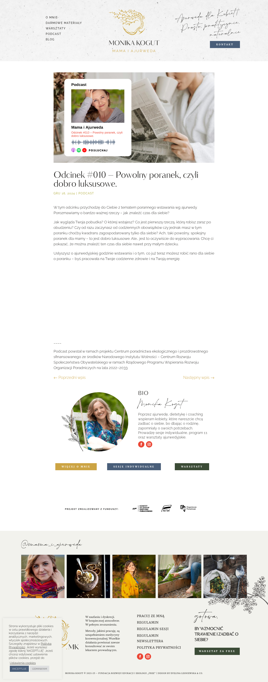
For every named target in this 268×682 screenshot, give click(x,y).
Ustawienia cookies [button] (23, 663)
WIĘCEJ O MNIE (76, 466)
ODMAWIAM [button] (39, 668)
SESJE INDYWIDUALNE (134, 466)
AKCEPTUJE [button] (19, 668)
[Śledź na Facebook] (141, 444)
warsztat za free (217, 651)
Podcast (86, 193)
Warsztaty (192, 466)
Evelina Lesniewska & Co (186, 673)
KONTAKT (225, 44)
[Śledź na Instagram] (149, 444)
